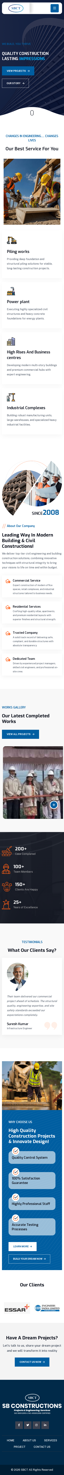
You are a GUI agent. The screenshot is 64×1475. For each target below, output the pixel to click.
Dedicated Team (24, 659)
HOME (10, 1440)
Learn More (21, 1246)
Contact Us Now (30, 1362)
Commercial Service (26, 581)
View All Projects (19, 734)
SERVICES (50, 1440)
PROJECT (19, 1446)
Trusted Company (25, 633)
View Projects (16, 71)
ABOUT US (29, 1440)
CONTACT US (42, 1446)
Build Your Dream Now (28, 1259)
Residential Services (27, 607)
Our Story (14, 83)
